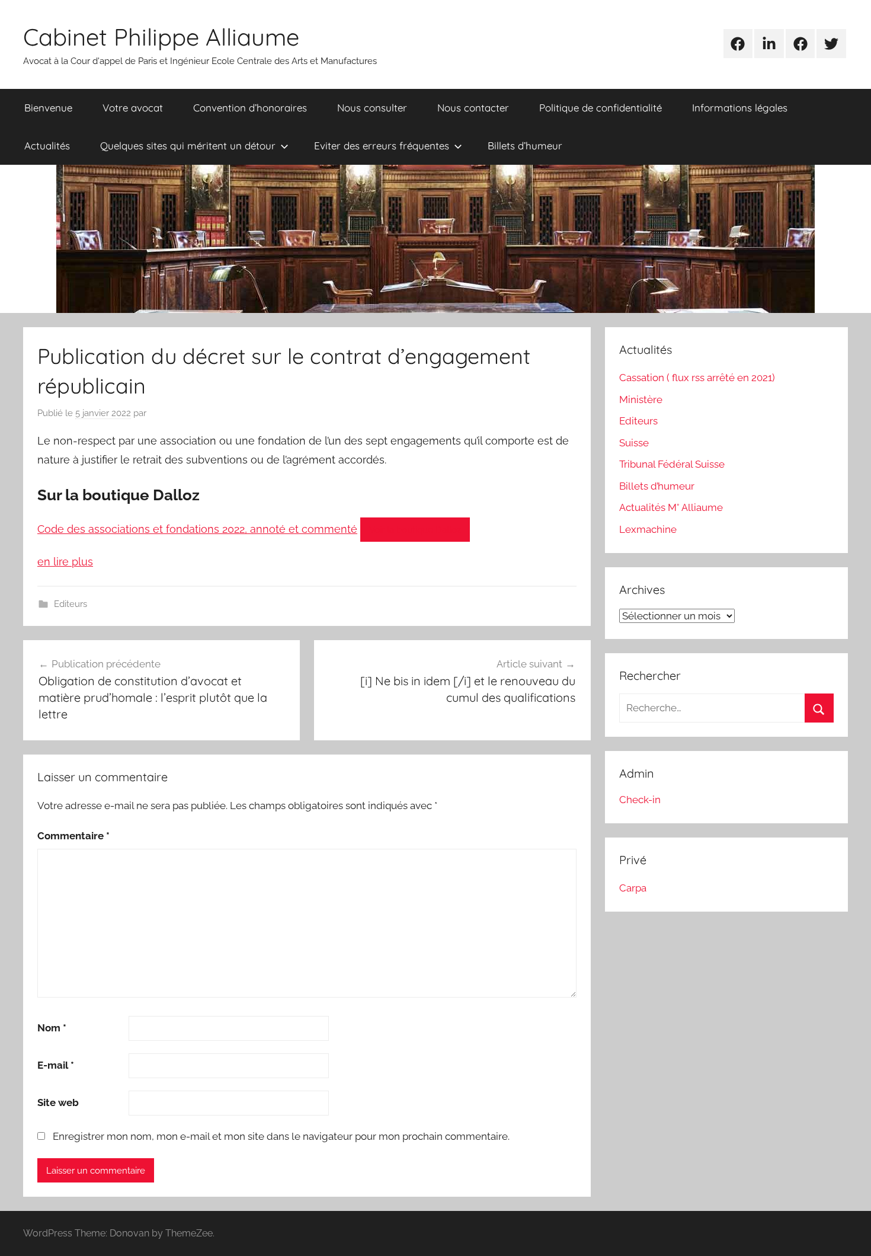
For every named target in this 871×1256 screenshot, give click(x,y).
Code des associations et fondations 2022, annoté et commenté (197, 529)
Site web (58, 1102)
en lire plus (65, 561)
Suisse (634, 443)
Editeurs (70, 604)
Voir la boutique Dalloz (415, 530)
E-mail (55, 1065)
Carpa (632, 888)
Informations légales (739, 107)
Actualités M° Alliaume (671, 507)
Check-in (640, 800)
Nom (51, 1028)
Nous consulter (372, 107)
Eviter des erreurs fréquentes (381, 145)
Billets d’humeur (525, 145)
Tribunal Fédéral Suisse (672, 464)
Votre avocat (133, 107)
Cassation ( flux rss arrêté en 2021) (697, 377)
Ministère (640, 399)
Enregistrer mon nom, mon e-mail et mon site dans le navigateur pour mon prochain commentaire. (281, 1136)
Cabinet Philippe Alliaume (161, 37)
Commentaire (73, 836)
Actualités (47, 145)
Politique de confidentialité (600, 107)
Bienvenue (48, 107)
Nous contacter (473, 107)
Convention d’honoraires (250, 107)
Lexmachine (648, 529)
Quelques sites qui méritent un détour (188, 145)
